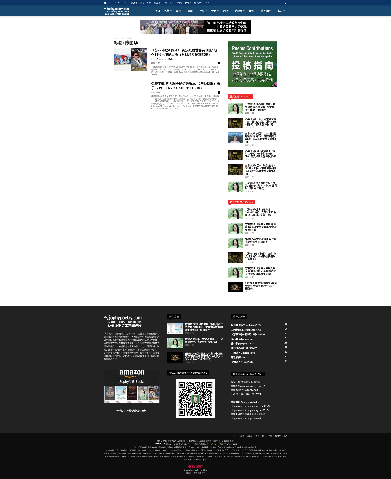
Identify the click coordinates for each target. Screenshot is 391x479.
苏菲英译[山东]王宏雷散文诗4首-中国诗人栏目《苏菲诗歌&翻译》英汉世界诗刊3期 (261, 122)
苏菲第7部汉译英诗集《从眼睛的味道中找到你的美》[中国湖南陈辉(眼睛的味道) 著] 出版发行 (204, 327)
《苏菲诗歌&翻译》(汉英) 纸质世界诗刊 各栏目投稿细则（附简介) (260, 256)
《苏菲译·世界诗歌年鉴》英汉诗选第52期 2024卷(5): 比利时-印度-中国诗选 (261, 186)
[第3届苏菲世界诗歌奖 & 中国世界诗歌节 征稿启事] (235, 243)
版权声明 (198, 3)
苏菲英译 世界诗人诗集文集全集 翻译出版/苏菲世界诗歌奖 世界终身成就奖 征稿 (260, 271)
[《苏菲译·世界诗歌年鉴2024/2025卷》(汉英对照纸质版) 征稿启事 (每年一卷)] (235, 213)
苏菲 (149, 3)
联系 (207, 3)
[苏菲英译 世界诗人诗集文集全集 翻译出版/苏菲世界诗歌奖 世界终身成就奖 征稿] (235, 272)
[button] (285, 3)
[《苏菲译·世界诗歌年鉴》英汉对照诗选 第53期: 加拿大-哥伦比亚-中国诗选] (235, 108)
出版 (190, 10)
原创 (178, 10)
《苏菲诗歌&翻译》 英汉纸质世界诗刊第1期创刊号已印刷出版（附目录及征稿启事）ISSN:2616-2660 (184, 54)
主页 (116, 38)
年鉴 (202, 10)
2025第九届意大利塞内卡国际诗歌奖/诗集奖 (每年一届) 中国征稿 (261, 286)
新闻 (251, 10)
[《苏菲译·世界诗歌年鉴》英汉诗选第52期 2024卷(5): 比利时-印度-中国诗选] (235, 187)
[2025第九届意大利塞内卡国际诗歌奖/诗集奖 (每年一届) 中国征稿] (235, 287)
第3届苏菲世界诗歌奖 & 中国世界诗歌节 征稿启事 (261, 240)
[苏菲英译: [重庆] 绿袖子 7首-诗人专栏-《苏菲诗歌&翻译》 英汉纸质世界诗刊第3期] (235, 155)
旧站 (142, 3)
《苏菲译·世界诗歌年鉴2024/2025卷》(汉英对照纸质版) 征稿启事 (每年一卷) (260, 212)
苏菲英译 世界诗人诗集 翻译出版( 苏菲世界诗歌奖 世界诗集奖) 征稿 (261, 227)
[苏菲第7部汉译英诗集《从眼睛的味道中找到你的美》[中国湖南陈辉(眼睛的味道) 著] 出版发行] (175, 328)
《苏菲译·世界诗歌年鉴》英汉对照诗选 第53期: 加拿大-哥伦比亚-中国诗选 (260, 107)
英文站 (134, 3)
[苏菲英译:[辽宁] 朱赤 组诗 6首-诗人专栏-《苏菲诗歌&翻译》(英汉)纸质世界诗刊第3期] (235, 169)
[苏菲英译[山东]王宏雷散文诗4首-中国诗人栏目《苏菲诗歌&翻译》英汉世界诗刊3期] (235, 123)
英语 (157, 10)
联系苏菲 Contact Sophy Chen (248, 374)
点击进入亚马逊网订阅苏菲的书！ (132, 410)
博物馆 (179, 3)
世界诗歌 (266, 10)
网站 (187, 3)
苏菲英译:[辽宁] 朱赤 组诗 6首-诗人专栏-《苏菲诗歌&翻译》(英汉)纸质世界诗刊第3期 (260, 169)
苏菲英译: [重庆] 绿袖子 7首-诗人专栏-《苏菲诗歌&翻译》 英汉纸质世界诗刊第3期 (260, 154)
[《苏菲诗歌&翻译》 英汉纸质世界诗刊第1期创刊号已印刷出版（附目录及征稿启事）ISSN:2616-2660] (130, 59)
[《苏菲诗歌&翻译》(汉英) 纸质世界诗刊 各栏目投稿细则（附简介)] (235, 257)
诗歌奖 (238, 10)
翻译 (225, 10)
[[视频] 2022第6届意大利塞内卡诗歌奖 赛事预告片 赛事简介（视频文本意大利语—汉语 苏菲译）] (175, 357)
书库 (172, 3)
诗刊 (165, 3)
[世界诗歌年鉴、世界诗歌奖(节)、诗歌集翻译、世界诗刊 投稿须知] (175, 343)
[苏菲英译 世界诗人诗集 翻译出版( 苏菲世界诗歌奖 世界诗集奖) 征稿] (235, 228)
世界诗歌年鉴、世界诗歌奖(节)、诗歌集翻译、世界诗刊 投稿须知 (204, 340)
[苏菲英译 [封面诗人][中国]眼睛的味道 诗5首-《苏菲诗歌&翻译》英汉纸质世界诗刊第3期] (235, 137)
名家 (280, 10)
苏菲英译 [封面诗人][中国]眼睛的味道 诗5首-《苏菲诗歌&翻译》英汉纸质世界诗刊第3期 (261, 137)
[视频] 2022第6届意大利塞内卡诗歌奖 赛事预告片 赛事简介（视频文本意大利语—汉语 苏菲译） (204, 356)
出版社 (157, 3)
